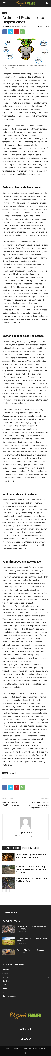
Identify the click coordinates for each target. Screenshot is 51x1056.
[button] (4, 3)
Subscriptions (26, 1049)
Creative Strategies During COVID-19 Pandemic (13, 803)
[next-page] (8, 890)
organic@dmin (9, 26)
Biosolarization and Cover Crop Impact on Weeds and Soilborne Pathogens (31, 869)
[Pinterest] (16, 31)
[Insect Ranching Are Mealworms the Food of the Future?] (8, 857)
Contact (42, 1049)
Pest (10, 9)
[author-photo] (25, 829)
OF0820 (12, 773)
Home (4, 9)
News (35, 1049)
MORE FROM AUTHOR (31, 848)
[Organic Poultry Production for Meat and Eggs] (8, 941)
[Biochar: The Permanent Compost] (8, 952)
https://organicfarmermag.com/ (25, 836)
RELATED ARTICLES (11, 848)
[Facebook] (4, 31)
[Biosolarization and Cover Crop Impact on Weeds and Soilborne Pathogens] (8, 869)
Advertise (16, 1049)
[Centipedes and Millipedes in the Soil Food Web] (8, 883)
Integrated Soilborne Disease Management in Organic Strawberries (39, 805)
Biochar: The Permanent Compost (31, 950)
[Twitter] (10, 31)
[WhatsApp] (22, 31)
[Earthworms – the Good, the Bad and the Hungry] (8, 929)
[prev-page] (4, 890)
